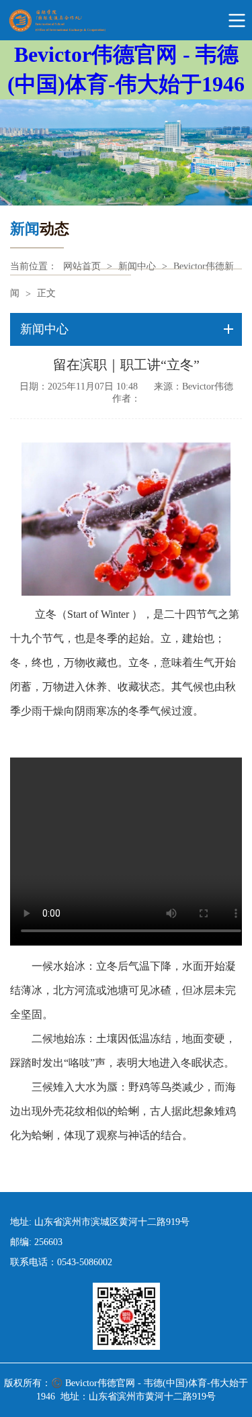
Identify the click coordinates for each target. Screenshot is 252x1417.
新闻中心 (137, 266)
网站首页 (82, 266)
